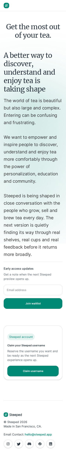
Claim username (33, 371)
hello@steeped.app (38, 434)
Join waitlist (33, 303)
